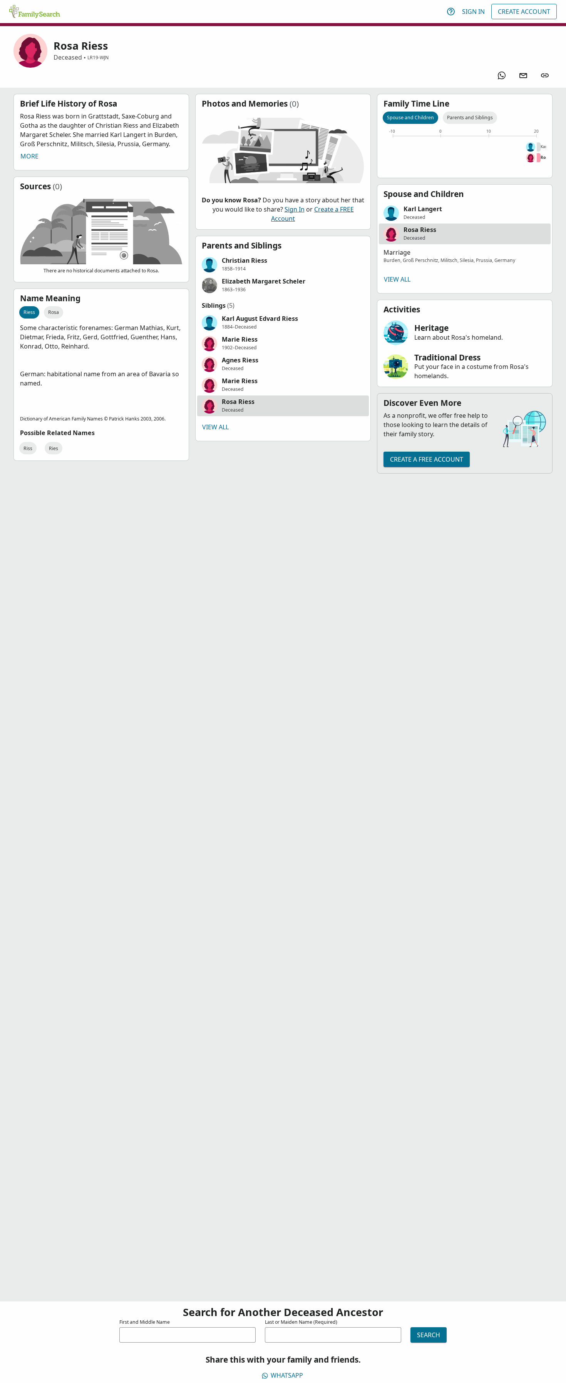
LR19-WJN (98, 57)
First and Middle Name (144, 1322)
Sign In (473, 11)
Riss (27, 448)
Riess (29, 312)
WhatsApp (287, 1375)
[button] (283, 264)
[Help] (451, 11)
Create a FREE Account (426, 459)
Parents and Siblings (470, 117)
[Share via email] (523, 75)
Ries (53, 448)
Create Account (524, 11)
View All (215, 427)
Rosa (53, 312)
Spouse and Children (410, 117)
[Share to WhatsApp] (501, 75)
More (29, 156)
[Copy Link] (545, 75)
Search (428, 1335)
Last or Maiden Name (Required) (301, 1322)
